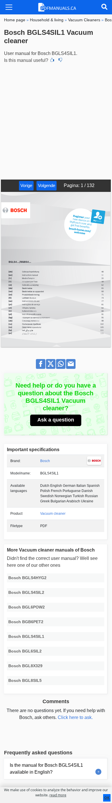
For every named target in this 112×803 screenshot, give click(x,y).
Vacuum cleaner (52, 514)
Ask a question (55, 420)
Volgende (46, 185)
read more (57, 795)
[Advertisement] (56, 120)
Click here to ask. (75, 717)
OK (106, 797)
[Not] (60, 60)
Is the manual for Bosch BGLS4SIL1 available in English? (46, 769)
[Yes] (52, 60)
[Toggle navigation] (9, 7)
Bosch (45, 461)
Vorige (26, 185)
